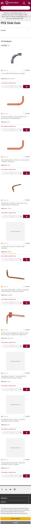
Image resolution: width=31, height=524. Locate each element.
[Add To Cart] (26, 86)
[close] (29, 16)
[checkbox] (23, 70)
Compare (27, 70)
